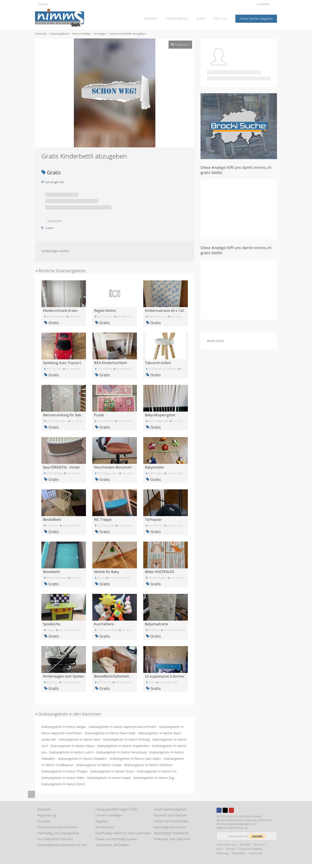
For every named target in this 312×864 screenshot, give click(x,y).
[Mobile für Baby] (114, 555)
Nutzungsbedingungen (236, 824)
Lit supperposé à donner (164, 676)
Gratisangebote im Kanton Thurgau (64, 771)
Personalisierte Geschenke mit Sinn (62, 845)
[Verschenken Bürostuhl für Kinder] (114, 450)
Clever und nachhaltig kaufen (116, 839)
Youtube (231, 810)
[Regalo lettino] (114, 293)
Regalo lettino (105, 310)
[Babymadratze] (165, 607)
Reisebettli (51, 571)
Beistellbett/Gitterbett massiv (117, 676)
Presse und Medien (251, 849)
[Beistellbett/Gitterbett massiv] (114, 659)
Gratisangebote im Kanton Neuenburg (121, 752)
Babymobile (154, 467)
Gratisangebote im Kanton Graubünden (123, 746)
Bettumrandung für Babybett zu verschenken (79, 415)
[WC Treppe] (114, 502)
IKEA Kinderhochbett (110, 362)
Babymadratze (156, 624)
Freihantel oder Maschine (172, 839)
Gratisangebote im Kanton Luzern (71, 752)
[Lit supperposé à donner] (165, 659)
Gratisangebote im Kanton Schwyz (98, 765)
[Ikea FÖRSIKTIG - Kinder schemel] (63, 450)
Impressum (256, 853)
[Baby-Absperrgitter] (165, 398)
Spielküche (51, 624)
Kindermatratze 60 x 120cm (167, 310)
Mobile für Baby (106, 571)
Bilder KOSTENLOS (159, 571)
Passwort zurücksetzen (170, 815)
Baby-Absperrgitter (160, 415)
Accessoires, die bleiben (112, 845)
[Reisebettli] (63, 555)
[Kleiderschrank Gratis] (63, 293)
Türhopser (153, 519)
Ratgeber (102, 821)
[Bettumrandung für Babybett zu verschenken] (63, 398)
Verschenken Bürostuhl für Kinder (121, 467)
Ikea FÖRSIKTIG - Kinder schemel (68, 467)
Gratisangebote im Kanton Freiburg (126, 739)
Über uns (220, 18)
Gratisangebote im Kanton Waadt (109, 778)
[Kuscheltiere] (114, 607)
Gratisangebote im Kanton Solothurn (148, 765)
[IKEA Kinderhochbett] (114, 346)
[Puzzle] (114, 398)
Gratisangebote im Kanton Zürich (63, 784)
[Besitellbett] (63, 502)
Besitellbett (52, 519)
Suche (200, 18)
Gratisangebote (177, 18)
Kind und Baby (81, 33)
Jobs (219, 849)
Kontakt (245, 844)
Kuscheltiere (104, 624)
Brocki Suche (215, 341)
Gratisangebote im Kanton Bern (79, 739)
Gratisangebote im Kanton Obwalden (82, 759)
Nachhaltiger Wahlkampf (171, 833)
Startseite (150, 18)
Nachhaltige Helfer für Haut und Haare (123, 833)
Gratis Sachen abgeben (256, 18)
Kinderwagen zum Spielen (63, 676)
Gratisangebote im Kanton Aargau (63, 727)
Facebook (219, 810)
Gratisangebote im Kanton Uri (156, 771)
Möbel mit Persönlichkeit (171, 821)
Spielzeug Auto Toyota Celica (66, 362)
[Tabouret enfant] (165, 346)
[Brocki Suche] (239, 126)
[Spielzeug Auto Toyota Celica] (63, 346)
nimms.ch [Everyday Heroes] (244, 816)
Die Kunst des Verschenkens (57, 827)
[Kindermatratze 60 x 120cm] (165, 293)
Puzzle (99, 415)
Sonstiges (100, 33)
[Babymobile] (165, 450)
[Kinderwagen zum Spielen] (63, 659)
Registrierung (46, 815)
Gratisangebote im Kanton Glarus (72, 746)
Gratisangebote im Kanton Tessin (112, 771)
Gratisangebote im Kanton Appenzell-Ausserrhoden (122, 727)
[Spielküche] (63, 607)
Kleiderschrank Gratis (60, 310)
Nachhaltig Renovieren (170, 827)
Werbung (222, 853)
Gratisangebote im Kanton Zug (154, 778)
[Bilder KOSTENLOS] (165, 555)
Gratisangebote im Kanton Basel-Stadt (110, 733)
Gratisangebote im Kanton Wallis (62, 778)
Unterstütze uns (226, 844)
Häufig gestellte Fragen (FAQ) (116, 809)
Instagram (237, 810)
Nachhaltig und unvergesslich (58, 833)
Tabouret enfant (158, 362)
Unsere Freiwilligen (109, 815)
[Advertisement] (239, 209)
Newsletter (238, 853)
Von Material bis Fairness (55, 839)
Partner (230, 849)
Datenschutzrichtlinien (230, 828)
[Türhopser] (165, 502)
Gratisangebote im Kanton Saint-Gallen (135, 759)
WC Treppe (103, 519)
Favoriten (44, 821)
